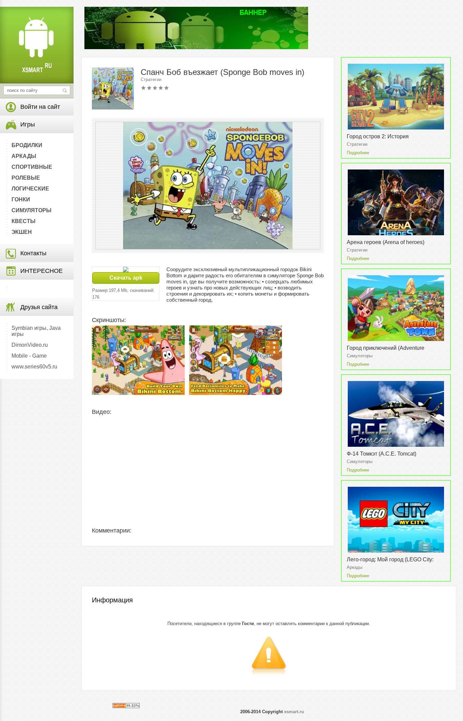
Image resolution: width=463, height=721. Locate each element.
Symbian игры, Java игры (36, 331)
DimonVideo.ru (30, 345)
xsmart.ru (294, 711)
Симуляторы (360, 355)
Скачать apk (125, 278)
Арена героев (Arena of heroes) (385, 242)
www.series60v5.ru (34, 366)
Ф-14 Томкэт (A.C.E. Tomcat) (381, 454)
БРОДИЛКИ (27, 145)
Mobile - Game (29, 356)
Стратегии (151, 79)
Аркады (354, 567)
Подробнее (358, 152)
